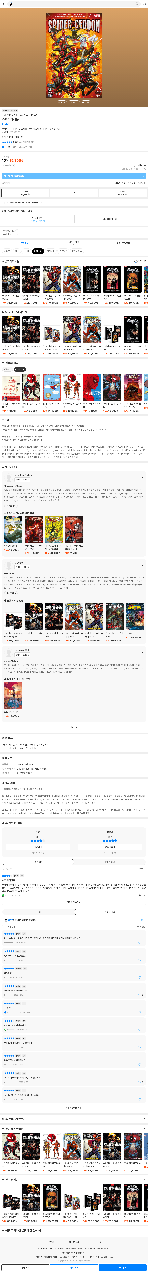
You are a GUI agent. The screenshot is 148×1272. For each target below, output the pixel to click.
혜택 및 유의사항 (38, 853)
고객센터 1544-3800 (45, 1248)
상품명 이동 (11, 394)
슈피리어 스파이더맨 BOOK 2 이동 (11, 285)
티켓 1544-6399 (63, 1248)
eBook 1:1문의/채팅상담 (99, 1248)
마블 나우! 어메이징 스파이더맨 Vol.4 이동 (74, 535)
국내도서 (7, 744)
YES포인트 (7, 165)
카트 (144, 4)
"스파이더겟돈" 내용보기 (74, 885)
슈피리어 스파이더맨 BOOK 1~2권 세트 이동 (13, 627)
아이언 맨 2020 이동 (13, 535)
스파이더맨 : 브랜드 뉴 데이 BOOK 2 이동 (52, 285)
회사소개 (82, 1257)
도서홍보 (104, 1257)
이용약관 (39, 1257)
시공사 (5, 132)
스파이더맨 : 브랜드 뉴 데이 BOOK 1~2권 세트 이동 (52, 340)
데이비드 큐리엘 (49, 128)
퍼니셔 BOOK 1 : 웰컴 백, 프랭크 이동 (133, 285)
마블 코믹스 (45, 744)
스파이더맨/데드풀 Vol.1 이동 (11, 1152)
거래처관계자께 (93, 1257)
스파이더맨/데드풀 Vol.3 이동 (133, 1152)
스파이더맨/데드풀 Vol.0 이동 (52, 1152)
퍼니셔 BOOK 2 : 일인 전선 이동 (112, 285)
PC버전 (74, 1257)
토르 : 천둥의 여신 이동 (13, 701)
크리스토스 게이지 (10, 128)
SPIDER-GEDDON (15, 137)
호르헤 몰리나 (35, 128)
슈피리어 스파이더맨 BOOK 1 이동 (31, 285)
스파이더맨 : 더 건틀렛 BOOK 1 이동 (115, 622)
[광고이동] (137, 4)
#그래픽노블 (20, 369)
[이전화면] (3, 4)
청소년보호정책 (64, 1257)
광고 (111, 1257)
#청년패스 (7, 369)
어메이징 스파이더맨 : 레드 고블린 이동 (34, 535)
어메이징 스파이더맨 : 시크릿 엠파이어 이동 (54, 535)
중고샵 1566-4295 (80, 1248)
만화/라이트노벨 (20, 744)
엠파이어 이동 (135, 622)
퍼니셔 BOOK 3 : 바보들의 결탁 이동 (92, 285)
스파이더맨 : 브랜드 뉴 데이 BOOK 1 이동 (72, 285)
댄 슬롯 (22, 128)
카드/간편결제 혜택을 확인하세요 (129, 183)
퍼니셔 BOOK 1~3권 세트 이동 (112, 340)
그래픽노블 (33, 744)
